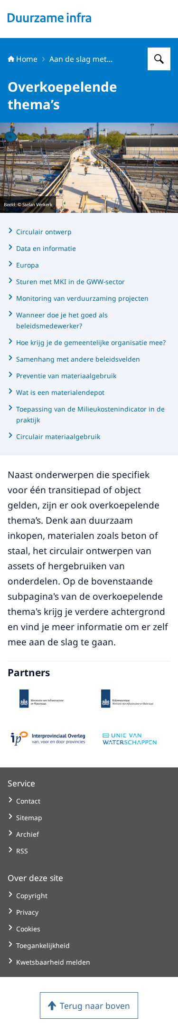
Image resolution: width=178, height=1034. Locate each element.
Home (26, 59)
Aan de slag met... (80, 59)
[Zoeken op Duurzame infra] (159, 59)
